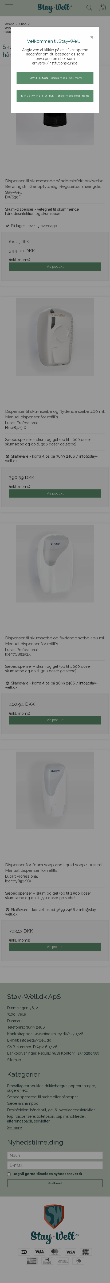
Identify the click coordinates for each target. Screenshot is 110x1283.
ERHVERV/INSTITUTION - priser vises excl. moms (55, 95)
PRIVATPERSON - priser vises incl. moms (55, 77)
